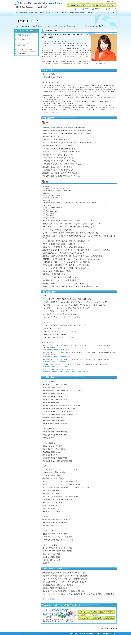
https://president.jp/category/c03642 (56, 356)
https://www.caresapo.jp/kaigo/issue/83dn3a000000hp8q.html (65, 371)
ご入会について (24, 39)
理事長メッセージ (24, 35)
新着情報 (21, 53)
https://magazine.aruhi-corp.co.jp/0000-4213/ (59, 366)
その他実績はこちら (52, 599)
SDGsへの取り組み (25, 49)
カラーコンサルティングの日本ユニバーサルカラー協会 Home (39, 26)
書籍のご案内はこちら (52, 112)
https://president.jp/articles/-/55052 (55, 349)
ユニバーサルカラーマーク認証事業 (28, 44)
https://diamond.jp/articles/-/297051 (55, 361)
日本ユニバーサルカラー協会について (80, 26)
